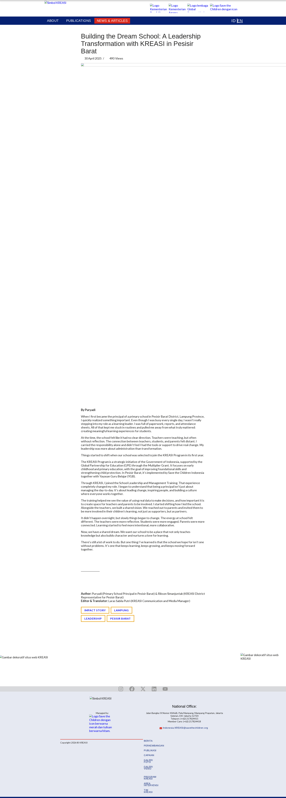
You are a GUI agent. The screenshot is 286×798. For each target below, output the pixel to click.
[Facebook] (132, 689)
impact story (95, 610)
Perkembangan (154, 746)
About (53, 20)
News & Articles (112, 20)
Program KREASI (150, 778)
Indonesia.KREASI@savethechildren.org (185, 728)
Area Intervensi (151, 784)
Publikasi (150, 750)
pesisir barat (120, 618)
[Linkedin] (154, 689)
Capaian (149, 755)
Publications (78, 20)
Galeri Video (148, 768)
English (235, 20)
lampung (121, 610)
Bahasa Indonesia (231, 20)
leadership (93, 618)
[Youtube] (165, 689)
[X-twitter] (143, 689)
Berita (148, 741)
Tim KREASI (148, 791)
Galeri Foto (148, 761)
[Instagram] (120, 689)
